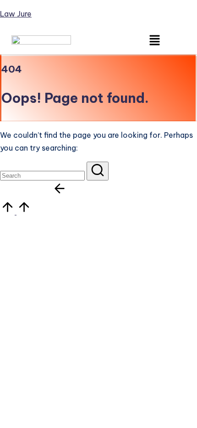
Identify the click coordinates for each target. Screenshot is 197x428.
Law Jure (16, 13)
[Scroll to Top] (15, 211)
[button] (155, 41)
